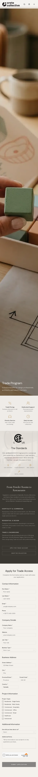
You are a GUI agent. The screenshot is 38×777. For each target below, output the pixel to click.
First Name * (5, 589)
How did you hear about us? (10, 729)
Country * (5, 684)
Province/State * (7, 677)
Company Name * (7, 625)
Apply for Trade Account (19, 548)
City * (4, 670)
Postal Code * (24, 677)
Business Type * (6, 647)
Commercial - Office (11, 710)
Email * (4, 603)
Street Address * (7, 662)
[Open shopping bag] (29, 4)
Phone (4, 610)
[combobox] (19, 650)
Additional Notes (7, 737)
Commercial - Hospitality (12, 707)
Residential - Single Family (12, 701)
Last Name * (5, 596)
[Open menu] (34, 4)
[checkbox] (3, 701)
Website (4, 632)
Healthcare (8, 716)
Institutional (8, 718)
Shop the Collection (18, 553)
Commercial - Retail (10, 713)
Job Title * (5, 640)
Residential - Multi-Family (12, 704)
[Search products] (24, 4)
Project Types (6, 699)
